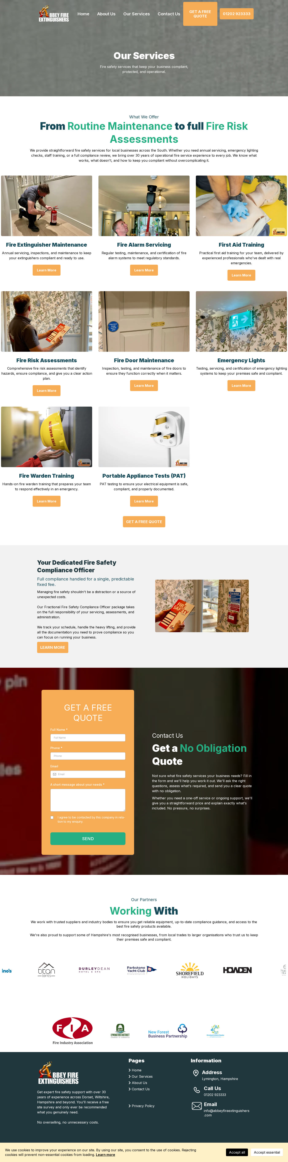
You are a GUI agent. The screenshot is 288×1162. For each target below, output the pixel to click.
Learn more (105, 1155)
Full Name (59, 729)
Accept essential (267, 1152)
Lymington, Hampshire (220, 1079)
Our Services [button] (136, 13)
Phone (56, 748)
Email (54, 766)
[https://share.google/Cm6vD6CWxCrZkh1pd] (196, 1073)
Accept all (237, 1152)
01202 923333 (215, 1095)
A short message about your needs (77, 784)
